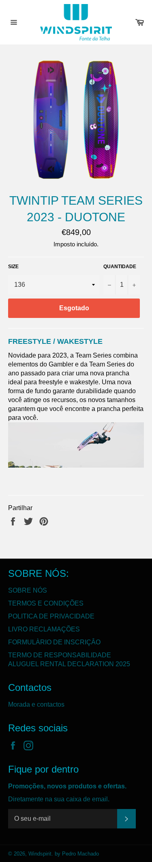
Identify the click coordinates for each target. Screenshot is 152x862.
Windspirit (39, 854)
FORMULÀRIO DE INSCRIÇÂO (54, 642)
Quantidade (119, 266)
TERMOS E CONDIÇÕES (45, 603)
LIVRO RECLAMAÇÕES (44, 629)
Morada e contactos (36, 704)
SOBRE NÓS (27, 590)
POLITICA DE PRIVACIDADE (51, 616)
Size (13, 266)
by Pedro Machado (77, 854)
